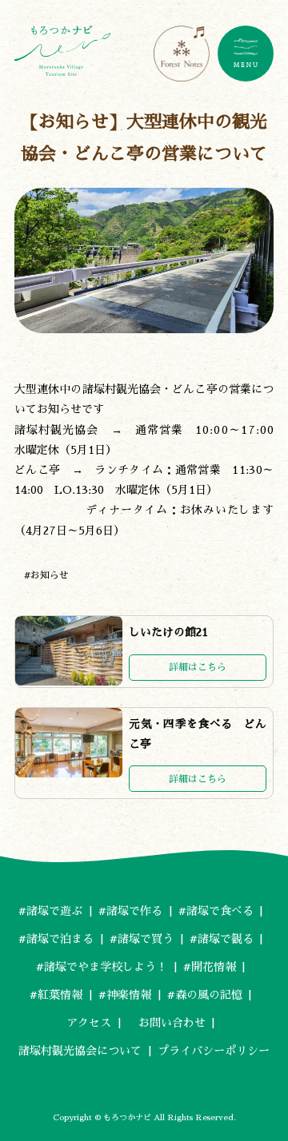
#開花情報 (209, 966)
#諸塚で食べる (216, 910)
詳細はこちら (197, 667)
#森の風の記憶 (204, 994)
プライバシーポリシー (214, 1050)
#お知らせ (46, 575)
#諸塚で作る (130, 910)
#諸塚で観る (222, 938)
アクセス (88, 1022)
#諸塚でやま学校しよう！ (101, 966)
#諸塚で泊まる (56, 938)
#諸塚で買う (142, 938)
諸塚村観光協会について (80, 1050)
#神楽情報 (124, 994)
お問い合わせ (166, 1022)
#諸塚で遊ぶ (50, 910)
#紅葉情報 (56, 994)
